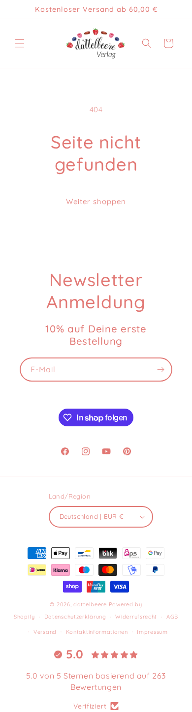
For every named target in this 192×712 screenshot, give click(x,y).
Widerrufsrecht (136, 616)
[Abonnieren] (160, 369)
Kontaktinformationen (97, 631)
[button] (20, 43)
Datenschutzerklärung (75, 616)
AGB (172, 616)
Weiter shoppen (96, 201)
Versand (45, 631)
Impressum (152, 631)
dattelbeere (90, 604)
